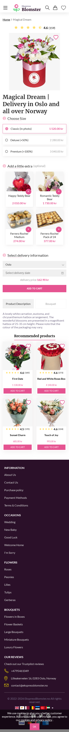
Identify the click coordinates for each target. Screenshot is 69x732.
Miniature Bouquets (16, 639)
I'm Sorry (9, 552)
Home (6, 19)
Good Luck (10, 537)
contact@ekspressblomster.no (29, 685)
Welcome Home (14, 545)
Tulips (8, 592)
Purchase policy (13, 490)
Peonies (9, 577)
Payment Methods (15, 497)
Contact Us (11, 482)
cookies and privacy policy (36, 720)
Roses (8, 569)
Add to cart (34, 288)
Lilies (7, 584)
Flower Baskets (13, 624)
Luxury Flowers (13, 647)
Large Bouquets (13, 632)
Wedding (9, 522)
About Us (10, 474)
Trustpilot (28, 664)
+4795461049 (20, 670)
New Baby (10, 529)
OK (34, 726)
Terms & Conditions (16, 505)
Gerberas (10, 600)
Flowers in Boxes (14, 616)
